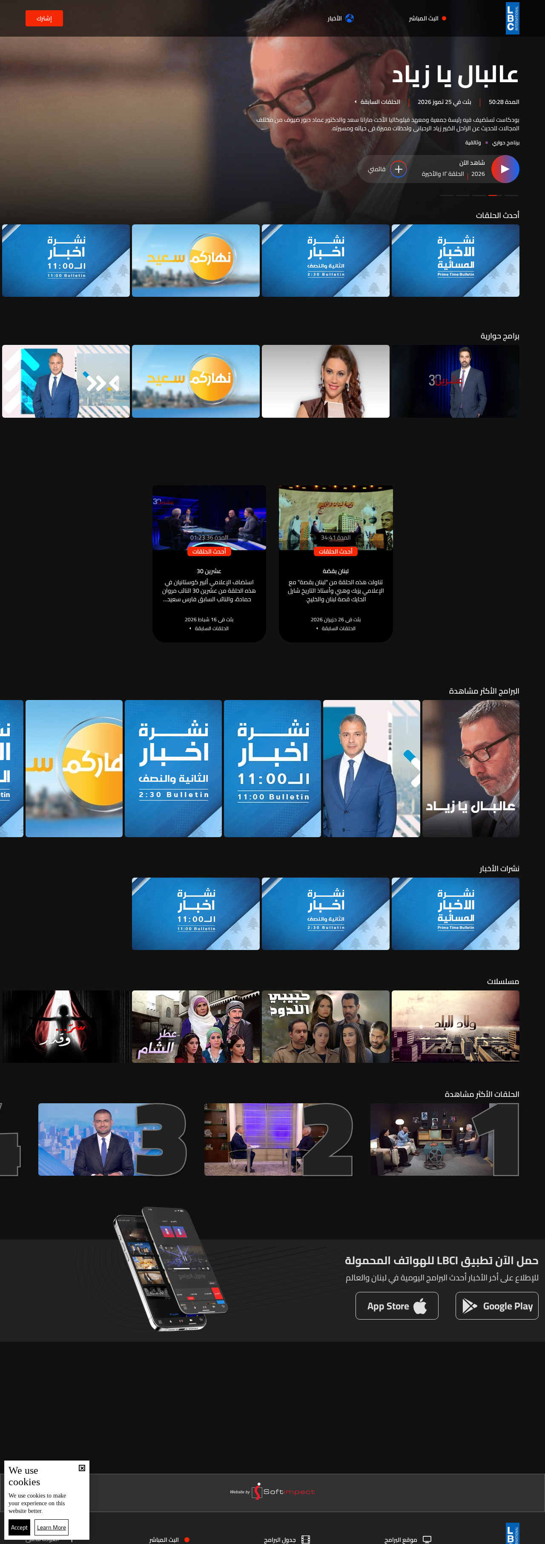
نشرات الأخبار (499, 868)
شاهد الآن (472, 163)
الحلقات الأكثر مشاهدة (482, 1094)
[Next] (10, 260)
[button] (511, 195)
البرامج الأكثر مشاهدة (484, 691)
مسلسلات (503, 981)
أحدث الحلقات (497, 215)
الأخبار (335, 18)
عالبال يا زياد (455, 72)
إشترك (44, 18)
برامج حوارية (500, 336)
